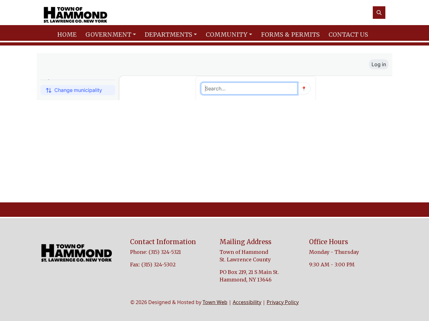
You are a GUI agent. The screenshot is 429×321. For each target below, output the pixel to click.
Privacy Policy (283, 302)
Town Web (215, 302)
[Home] (75, 12)
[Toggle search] (379, 12)
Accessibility (247, 302)
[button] (112, 35)
